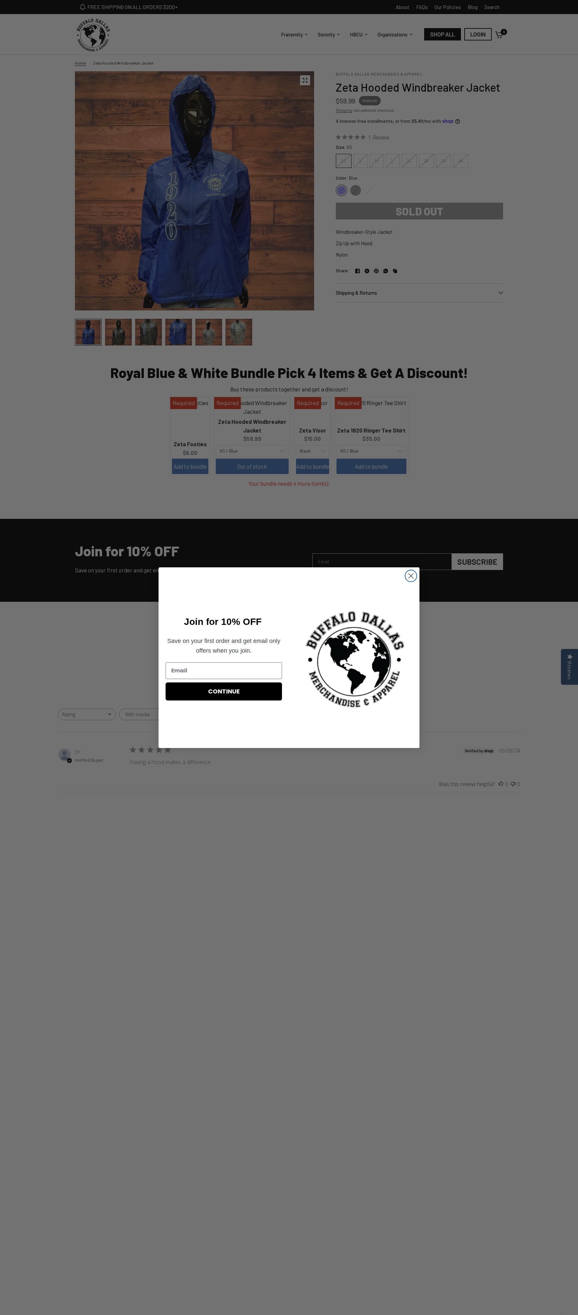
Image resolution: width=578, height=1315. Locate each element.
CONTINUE (224, 691)
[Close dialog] (411, 576)
